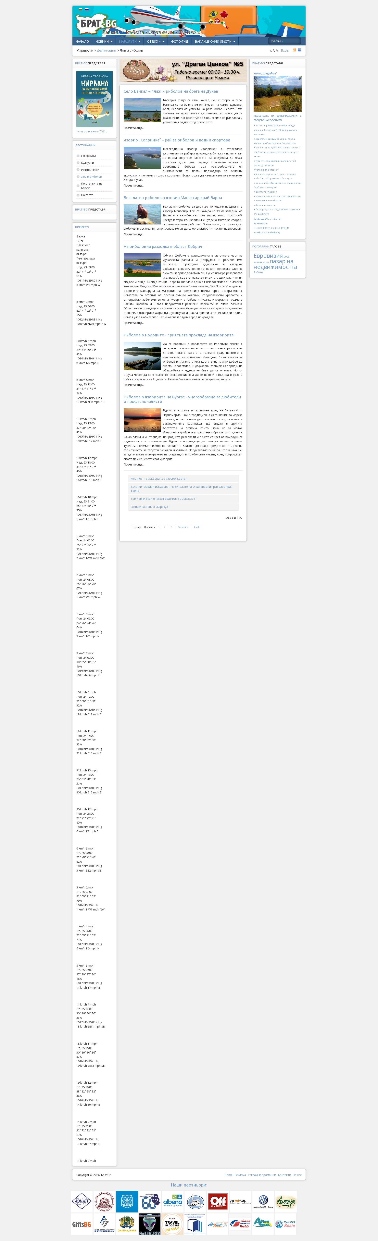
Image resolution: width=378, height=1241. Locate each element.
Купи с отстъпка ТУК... (91, 131)
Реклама (240, 1175)
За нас (297, 1175)
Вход (285, 50)
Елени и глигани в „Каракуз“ (150, 507)
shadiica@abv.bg (271, 232)
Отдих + (154, 41)
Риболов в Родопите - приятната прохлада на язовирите (179, 335)
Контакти (284, 1175)
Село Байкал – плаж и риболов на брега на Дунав (171, 91)
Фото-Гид (179, 41)
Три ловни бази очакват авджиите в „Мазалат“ (163, 498)
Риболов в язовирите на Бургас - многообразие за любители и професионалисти (182, 399)
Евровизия (268, 255)
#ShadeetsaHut (273, 219)
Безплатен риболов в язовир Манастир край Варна (173, 197)
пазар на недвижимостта (275, 263)
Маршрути (128, 41)
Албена (258, 272)
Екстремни (88, 156)
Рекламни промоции (262, 1175)
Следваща (183, 526)
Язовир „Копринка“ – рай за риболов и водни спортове (177, 140)
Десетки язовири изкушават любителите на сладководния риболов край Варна (182, 488)
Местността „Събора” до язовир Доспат (159, 478)
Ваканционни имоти (213, 41)
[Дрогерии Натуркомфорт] (183, 70)
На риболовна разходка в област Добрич (163, 246)
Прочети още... (134, 128)
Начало (82, 41)
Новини (102, 41)
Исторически (90, 170)
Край (196, 526)
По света (87, 195)
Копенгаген (261, 262)
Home (228, 1175)
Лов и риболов (91, 176)
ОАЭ (286, 257)
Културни (87, 162)
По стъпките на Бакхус (91, 186)
